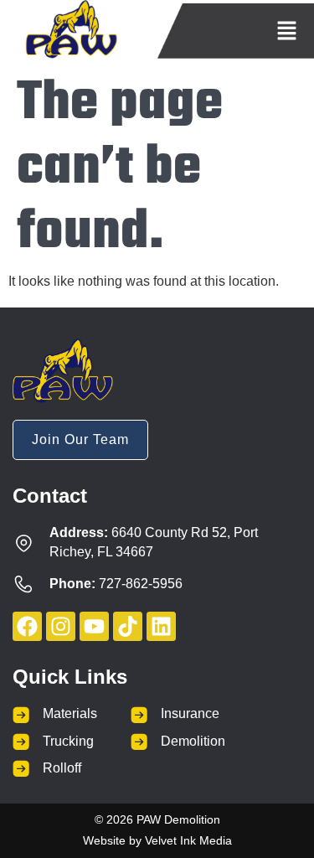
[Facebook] (27, 626)
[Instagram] (60, 626)
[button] (286, 32)
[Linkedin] (161, 626)
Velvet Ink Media (188, 840)
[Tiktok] (127, 626)
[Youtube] (94, 626)
